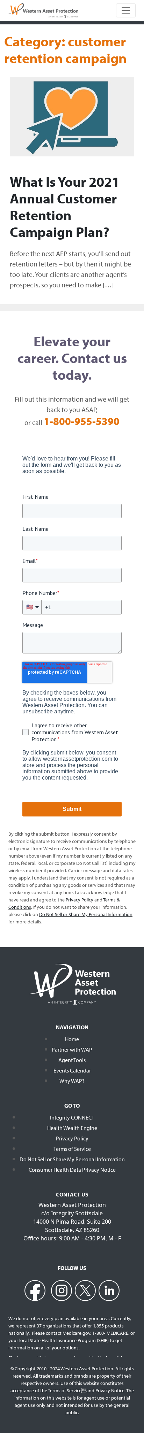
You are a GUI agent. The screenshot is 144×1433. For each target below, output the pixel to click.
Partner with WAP (72, 1049)
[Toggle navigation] (126, 10)
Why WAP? (72, 1080)
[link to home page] (43, 9)
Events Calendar (72, 1070)
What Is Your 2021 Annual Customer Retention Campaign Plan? (65, 206)
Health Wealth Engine (72, 1127)
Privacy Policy (72, 1138)
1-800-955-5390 (82, 421)
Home (72, 1039)
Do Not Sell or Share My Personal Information (72, 1159)
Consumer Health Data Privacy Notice (72, 1169)
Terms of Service (72, 1148)
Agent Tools (72, 1059)
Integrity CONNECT (72, 1117)
